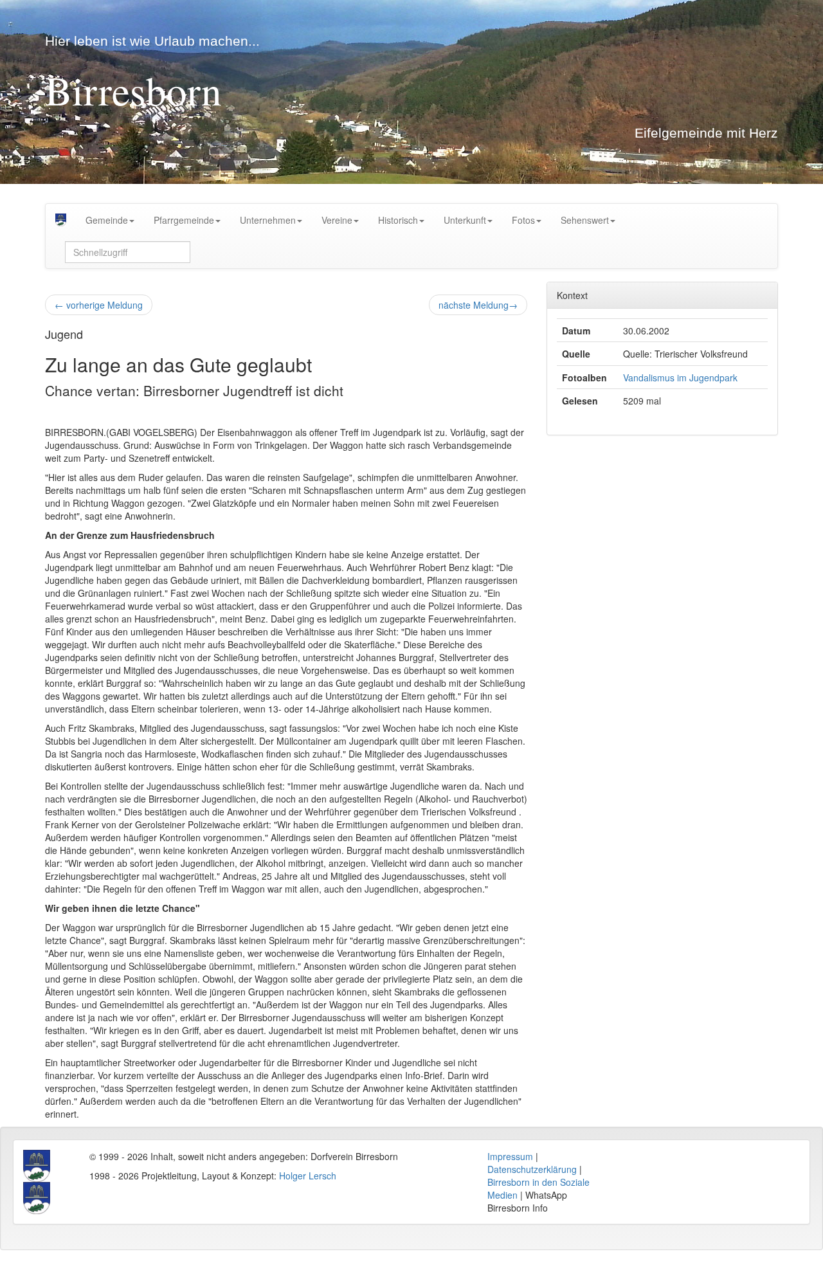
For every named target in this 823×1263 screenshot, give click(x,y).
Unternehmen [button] (268, 220)
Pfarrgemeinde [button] (184, 220)
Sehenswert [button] (585, 220)
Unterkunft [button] (465, 220)
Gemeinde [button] (107, 220)
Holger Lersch (307, 1175)
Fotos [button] (523, 220)
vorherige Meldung (99, 304)
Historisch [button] (398, 220)
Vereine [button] (336, 220)
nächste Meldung (478, 304)
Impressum (510, 1156)
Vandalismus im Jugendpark (680, 377)
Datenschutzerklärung (532, 1169)
